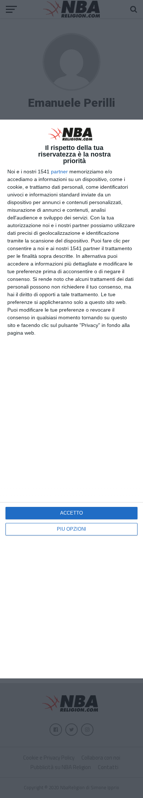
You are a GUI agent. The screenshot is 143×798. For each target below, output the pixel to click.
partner (59, 171)
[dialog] (71, 399)
